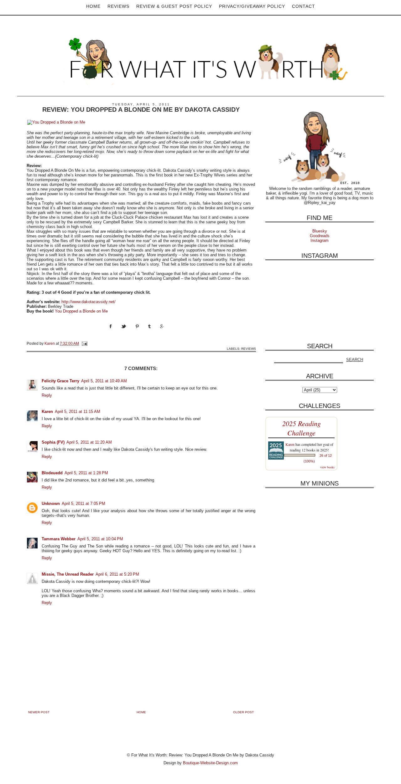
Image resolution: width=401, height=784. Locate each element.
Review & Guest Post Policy (174, 6)
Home (93, 6)
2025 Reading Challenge (301, 428)
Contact (303, 6)
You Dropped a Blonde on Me (81, 311)
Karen (47, 411)
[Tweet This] (128, 332)
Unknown (51, 503)
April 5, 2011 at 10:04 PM (100, 539)
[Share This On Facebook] (115, 332)
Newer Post (38, 712)
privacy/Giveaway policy (252, 6)
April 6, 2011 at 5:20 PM (117, 574)
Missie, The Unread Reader (68, 574)
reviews (248, 348)
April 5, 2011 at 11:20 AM (89, 442)
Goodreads (320, 235)
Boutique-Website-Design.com (210, 763)
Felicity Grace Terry (60, 381)
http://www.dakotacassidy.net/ (88, 301)
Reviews (118, 6)
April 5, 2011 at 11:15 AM (77, 411)
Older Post (243, 712)
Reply (47, 395)
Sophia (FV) (53, 442)
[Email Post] (84, 343)
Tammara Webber (59, 539)
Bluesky (319, 231)
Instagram (319, 240)
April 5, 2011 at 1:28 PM (86, 473)
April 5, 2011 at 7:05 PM (83, 503)
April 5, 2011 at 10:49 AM (104, 381)
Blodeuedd (52, 473)
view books (327, 467)
